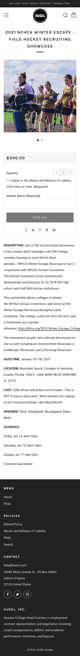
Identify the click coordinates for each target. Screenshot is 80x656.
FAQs (7, 504)
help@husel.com (15, 565)
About (8, 497)
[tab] (38, 140)
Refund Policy (13, 524)
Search (8, 544)
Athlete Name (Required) (23, 196)
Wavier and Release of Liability (25, 531)
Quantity (12, 173)
